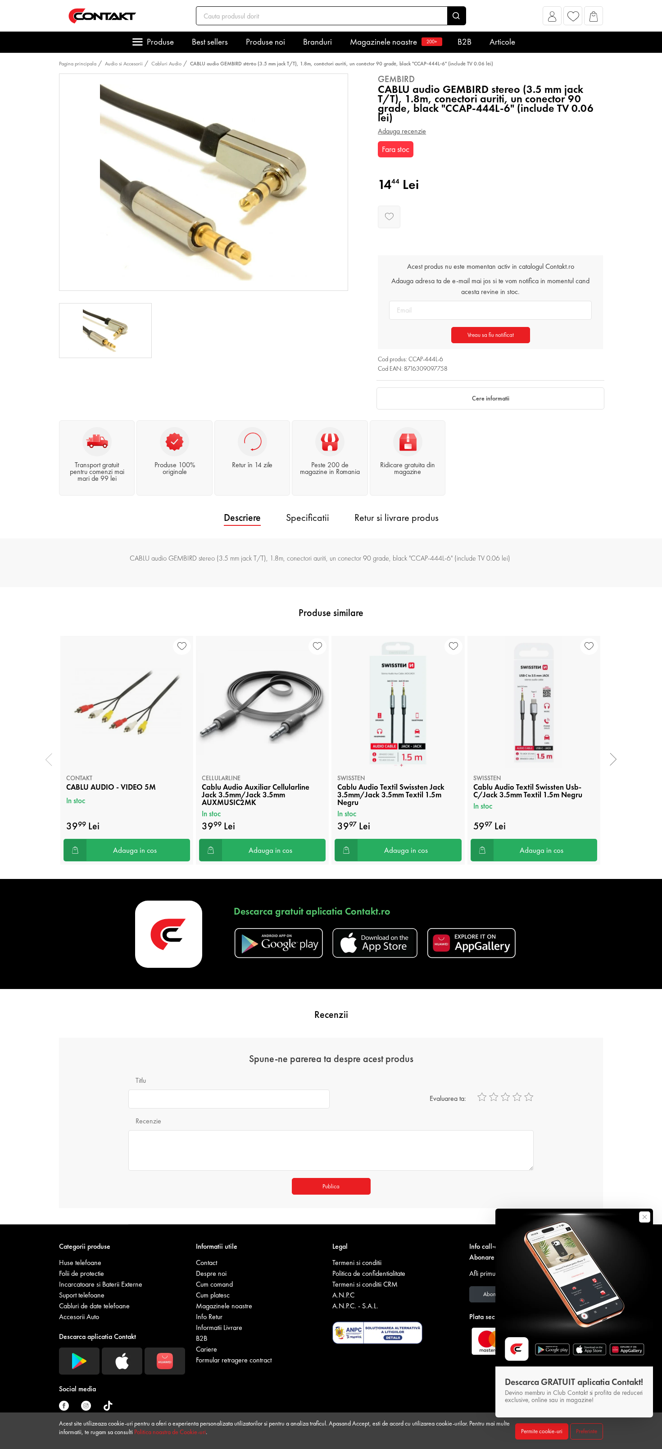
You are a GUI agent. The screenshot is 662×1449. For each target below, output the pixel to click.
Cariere (206, 1349)
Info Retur (209, 1316)
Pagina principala (77, 63)
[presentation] (48, 759)
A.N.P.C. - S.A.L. (355, 1306)
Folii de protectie (81, 1273)
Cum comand (214, 1284)
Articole (502, 41)
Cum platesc (213, 1295)
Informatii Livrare (219, 1327)
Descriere (242, 517)
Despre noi (211, 1273)
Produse (160, 41)
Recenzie (148, 1121)
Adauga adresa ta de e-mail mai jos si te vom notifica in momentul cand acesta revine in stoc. (490, 286)
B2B (465, 41)
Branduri (317, 41)
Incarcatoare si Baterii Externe (100, 1284)
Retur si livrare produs (396, 517)
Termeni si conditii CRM (365, 1284)
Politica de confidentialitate (368, 1273)
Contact (206, 1262)
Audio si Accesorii (124, 63)
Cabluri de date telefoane (94, 1306)
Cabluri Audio (166, 63)
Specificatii (307, 517)
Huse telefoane (80, 1262)
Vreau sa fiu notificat (490, 335)
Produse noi (265, 41)
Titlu (141, 1080)
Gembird (396, 79)
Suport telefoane (81, 1295)
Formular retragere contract (234, 1360)
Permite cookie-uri (541, 1431)
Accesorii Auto (79, 1316)
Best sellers (210, 41)
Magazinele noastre (393, 41)
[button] (552, 18)
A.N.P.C (343, 1295)
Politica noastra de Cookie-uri (170, 1432)
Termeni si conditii (356, 1262)
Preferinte (586, 1431)
